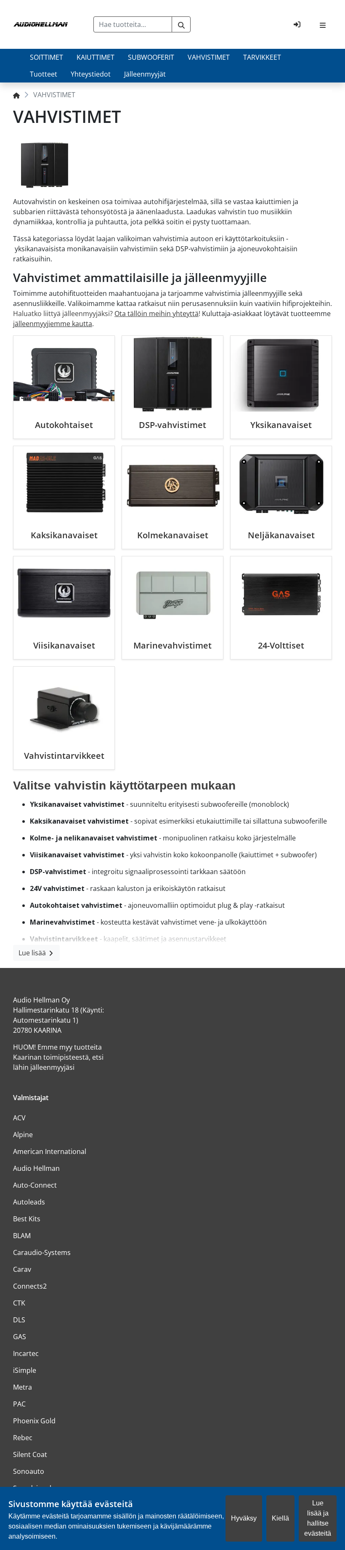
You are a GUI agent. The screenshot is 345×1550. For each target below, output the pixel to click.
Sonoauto (28, 1471)
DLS (19, 1319)
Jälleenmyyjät (145, 74)
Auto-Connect (35, 1185)
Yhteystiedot (91, 74)
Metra (22, 1387)
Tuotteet (43, 74)
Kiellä (280, 1518)
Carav (22, 1269)
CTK (19, 1303)
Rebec (22, 1437)
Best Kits (26, 1218)
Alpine (23, 1134)
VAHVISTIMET (209, 57)
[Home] (16, 94)
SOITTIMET (46, 57)
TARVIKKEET (262, 57)
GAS (19, 1336)
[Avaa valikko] (323, 24)
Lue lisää (33, 952)
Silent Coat (30, 1454)
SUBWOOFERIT (151, 57)
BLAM (22, 1235)
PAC (19, 1404)
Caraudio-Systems (42, 1252)
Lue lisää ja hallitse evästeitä (317, 1518)
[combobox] (132, 24)
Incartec (26, 1353)
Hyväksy (244, 1518)
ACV (19, 1117)
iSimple (24, 1370)
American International (49, 1151)
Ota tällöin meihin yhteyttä (156, 313)
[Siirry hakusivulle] (181, 24)
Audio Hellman (36, 1168)
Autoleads (29, 1202)
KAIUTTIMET (95, 57)
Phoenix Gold (34, 1420)
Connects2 (30, 1286)
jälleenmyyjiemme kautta (52, 323)
